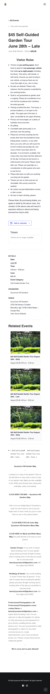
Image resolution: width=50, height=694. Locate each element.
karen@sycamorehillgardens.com (23, 563)
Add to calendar (20, 223)
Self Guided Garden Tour (19, 283)
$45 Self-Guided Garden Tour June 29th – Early (33, 453)
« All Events (13, 20)
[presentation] (25, 342)
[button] (44, 4)
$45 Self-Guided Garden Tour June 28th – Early (17, 453)
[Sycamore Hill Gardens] (5, 4)
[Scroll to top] (45, 689)
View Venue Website (18, 313)
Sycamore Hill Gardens (19, 301)
